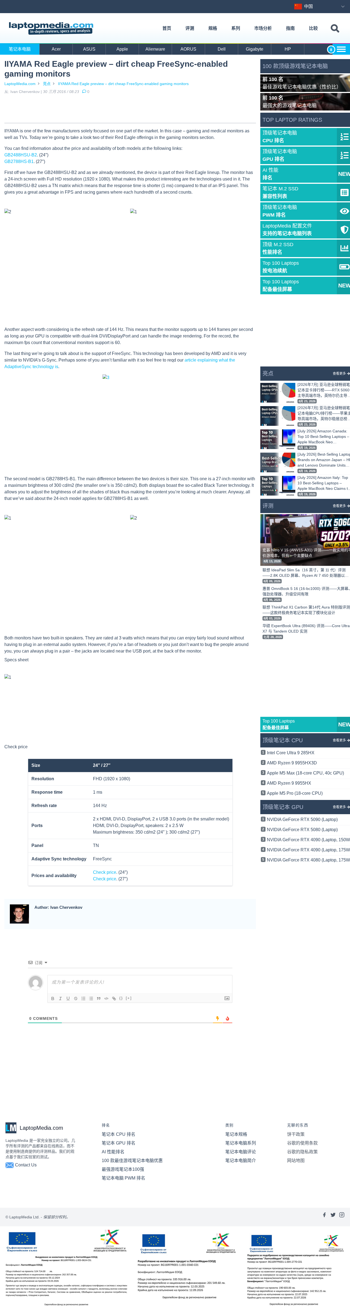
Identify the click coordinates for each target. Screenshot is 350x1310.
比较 (313, 28)
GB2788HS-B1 (19, 161)
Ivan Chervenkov (25, 91)
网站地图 (296, 1160)
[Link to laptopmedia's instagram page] (342, 1217)
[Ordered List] (83, 998)
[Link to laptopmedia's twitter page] (333, 1217)
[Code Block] (106, 998)
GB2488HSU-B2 (20, 155)
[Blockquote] (99, 998)
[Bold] (53, 998)
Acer (56, 49)
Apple (122, 49)
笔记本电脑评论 (240, 1151)
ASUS (89, 49)
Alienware (155, 49)
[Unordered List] (91, 998)
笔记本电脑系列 (240, 1143)
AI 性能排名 (113, 1151)
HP (288, 49)
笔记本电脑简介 (240, 1160)
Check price (16, 746)
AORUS (188, 49)
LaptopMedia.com (20, 83)
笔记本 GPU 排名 (118, 1143)
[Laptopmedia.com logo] (52, 28)
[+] (129, 998)
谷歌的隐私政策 (302, 1151)
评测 (189, 28)
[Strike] (76, 998)
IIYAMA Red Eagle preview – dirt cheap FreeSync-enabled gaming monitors (123, 83)
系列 (235, 28)
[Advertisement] (130, 109)
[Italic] (60, 998)
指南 (290, 28)
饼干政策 (296, 1134)
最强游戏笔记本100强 (123, 1169)
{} (121, 998)
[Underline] (68, 998)
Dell (222, 49)
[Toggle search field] (334, 28)
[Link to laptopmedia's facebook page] (324, 1217)
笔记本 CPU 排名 (118, 1134)
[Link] (114, 998)
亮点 (47, 83)
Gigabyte (254, 49)
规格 (212, 28)
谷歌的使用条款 (302, 1143)
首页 (166, 28)
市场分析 (263, 28)
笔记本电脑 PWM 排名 (123, 1178)
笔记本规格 (236, 1134)
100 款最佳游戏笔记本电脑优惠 (132, 1160)
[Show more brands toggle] (341, 49)
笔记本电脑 (20, 49)
